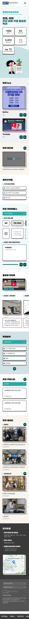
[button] (21, 115)
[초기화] (23, 567)
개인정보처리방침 (7, 595)
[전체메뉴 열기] (25, 3)
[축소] (23, 564)
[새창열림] (24, 148)
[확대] (23, 561)
